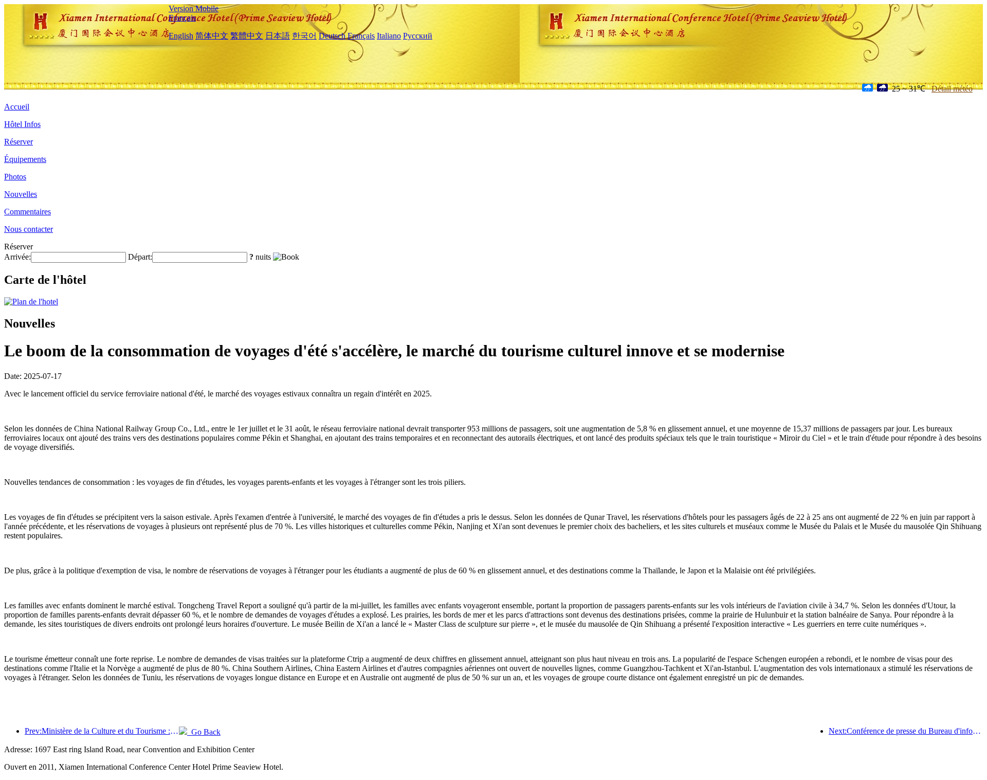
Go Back (204, 732)
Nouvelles (20, 194)
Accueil (16, 106)
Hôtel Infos (22, 124)
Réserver (18, 141)
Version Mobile (193, 8)
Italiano (389, 35)
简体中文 (211, 35)
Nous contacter (28, 229)
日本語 (277, 35)
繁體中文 (246, 35)
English (181, 35)
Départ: (140, 256)
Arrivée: (17, 256)
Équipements (25, 159)
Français (182, 17)
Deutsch (332, 35)
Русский (417, 35)
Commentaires (27, 211)
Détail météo (952, 88)
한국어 (304, 35)
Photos (15, 176)
